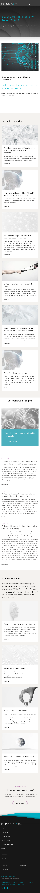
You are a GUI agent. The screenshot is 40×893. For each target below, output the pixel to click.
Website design (5, 878)
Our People (4, 832)
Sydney (3, 858)
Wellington (4, 869)
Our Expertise (5, 836)
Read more (13, 441)
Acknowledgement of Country (9, 882)
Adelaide (4, 866)
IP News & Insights (7, 844)
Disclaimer (30, 882)
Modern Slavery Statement (8, 884)
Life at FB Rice (5, 840)
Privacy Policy (21, 884)
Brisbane (22, 862)
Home (3, 829)
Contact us (22, 882)
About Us (4, 848)
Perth (3, 862)
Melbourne (23, 858)
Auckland (23, 866)
